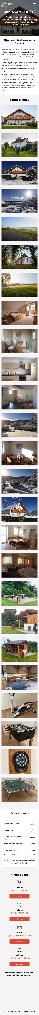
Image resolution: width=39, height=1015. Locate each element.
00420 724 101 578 (19, 913)
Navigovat (19, 964)
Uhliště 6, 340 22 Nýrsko (19, 958)
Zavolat (19, 896)
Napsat (19, 941)
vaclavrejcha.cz (29, 1012)
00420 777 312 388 (19, 890)
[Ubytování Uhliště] (7, 6)
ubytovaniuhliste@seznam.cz (19, 935)
